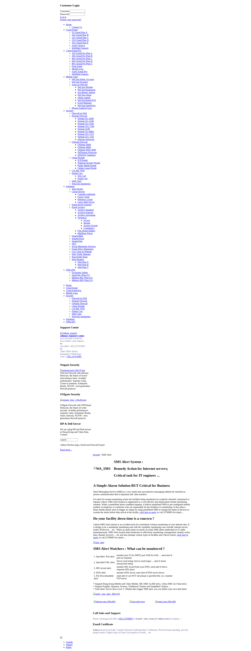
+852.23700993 (125, 619)
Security (96, 455)
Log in (63, 17)
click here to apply (148, 512)
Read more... (66, 450)
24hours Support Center (72, 335)
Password (64, 14)
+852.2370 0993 (73, 356)
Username (64, 11)
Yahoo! (69, 644)
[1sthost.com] (61, 638)
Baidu (68, 647)
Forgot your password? (70, 19)
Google (69, 642)
